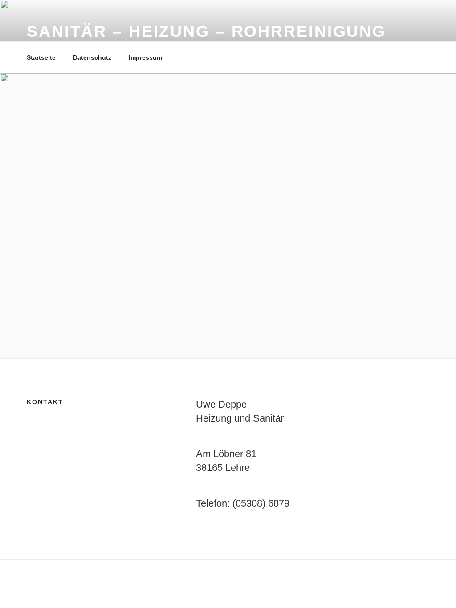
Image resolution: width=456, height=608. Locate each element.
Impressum (145, 57)
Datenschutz (92, 57)
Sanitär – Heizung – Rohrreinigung (206, 31)
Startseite (41, 57)
